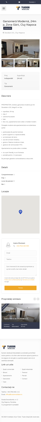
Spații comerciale (8, 369)
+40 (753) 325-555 (22, 246)
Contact (24, 379)
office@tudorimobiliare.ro (14, 394)
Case (4, 382)
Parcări (24, 375)
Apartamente (7, 375)
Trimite (20, 288)
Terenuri (24, 372)
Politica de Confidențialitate (12, 280)
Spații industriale (27, 369)
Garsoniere (6, 379)
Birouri (5, 372)
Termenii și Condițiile (28, 280)
